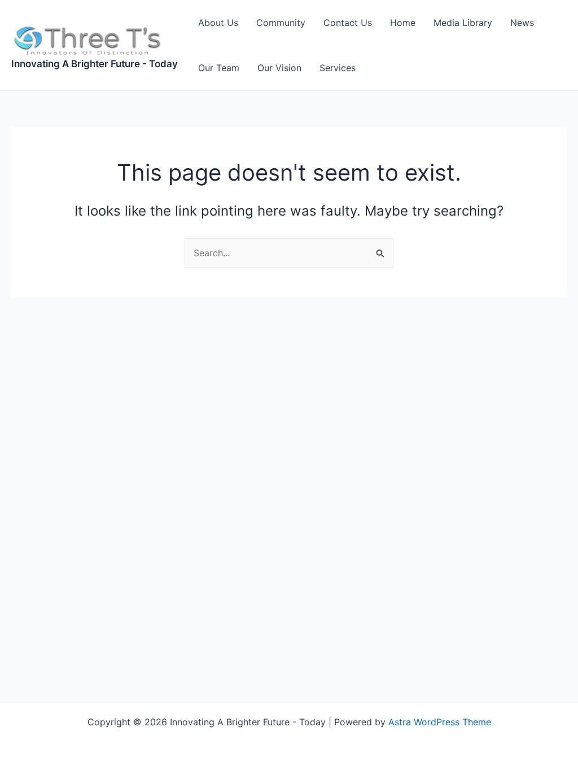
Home (402, 22)
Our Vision (279, 67)
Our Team (218, 67)
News (522, 22)
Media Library (463, 22)
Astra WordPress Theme (439, 722)
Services (337, 67)
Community (280, 22)
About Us (218, 22)
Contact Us (347, 22)
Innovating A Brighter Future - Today (94, 63)
